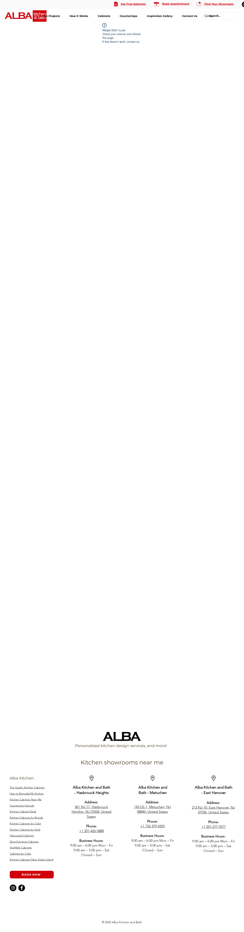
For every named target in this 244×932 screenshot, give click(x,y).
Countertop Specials (22, 805)
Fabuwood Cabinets (22, 835)
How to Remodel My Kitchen (27, 793)
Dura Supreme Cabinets (24, 841)
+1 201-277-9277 (213, 827)
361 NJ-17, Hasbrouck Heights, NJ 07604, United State (91, 812)
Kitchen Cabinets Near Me (26, 799)
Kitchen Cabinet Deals (23, 811)
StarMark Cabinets (21, 847)
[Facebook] (21, 888)
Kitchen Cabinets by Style (25, 829)
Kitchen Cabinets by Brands (26, 817)
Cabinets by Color (20, 853)
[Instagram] (13, 888)
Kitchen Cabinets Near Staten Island (31, 859)
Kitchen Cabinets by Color (25, 823)
